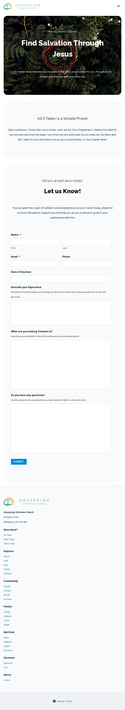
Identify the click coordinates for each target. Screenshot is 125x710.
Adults (7, 624)
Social (6, 594)
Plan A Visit (9, 543)
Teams (7, 680)
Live (6, 667)
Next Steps (9, 539)
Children (8, 616)
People (7, 586)
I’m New (8, 535)
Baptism (8, 641)
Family (7, 611)
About (7, 556)
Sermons (8, 663)
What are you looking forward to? (31, 331)
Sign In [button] (69, 701)
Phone (66, 256)
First (13, 248)
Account (8, 599)
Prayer (7, 646)
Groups (7, 590)
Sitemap (60, 701)
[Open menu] (118, 6)
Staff (6, 560)
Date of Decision (21, 272)
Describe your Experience (26, 287)
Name (16, 234)
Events (7, 569)
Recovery (8, 650)
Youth (6, 620)
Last (65, 248)
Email (15, 256)
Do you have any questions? (28, 395)
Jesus (6, 637)
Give (6, 564)
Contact (7, 573)
